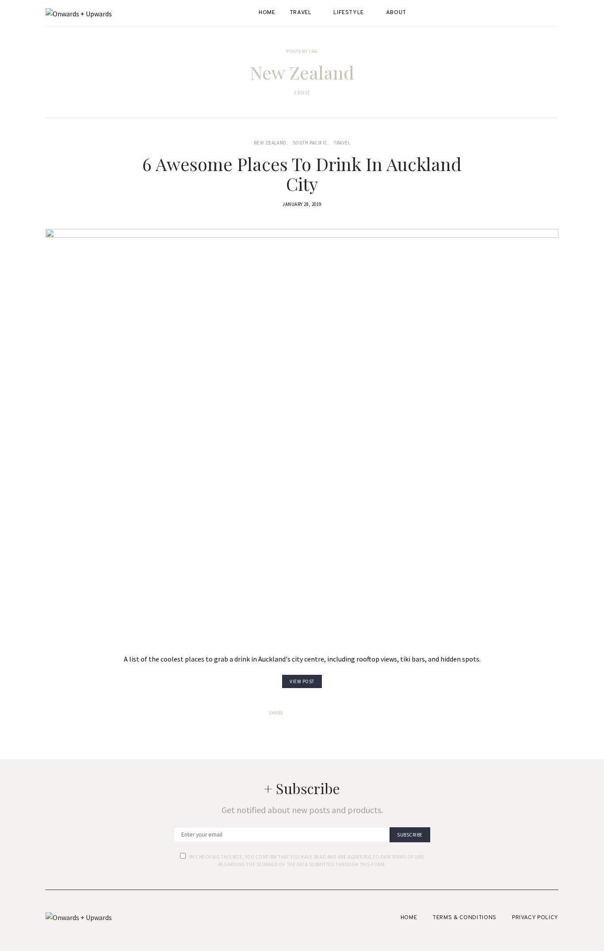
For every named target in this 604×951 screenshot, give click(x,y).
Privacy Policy (535, 917)
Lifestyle (348, 12)
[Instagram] (555, 13)
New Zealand (270, 143)
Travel (301, 12)
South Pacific (310, 143)
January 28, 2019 (302, 204)
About (396, 12)
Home (267, 12)
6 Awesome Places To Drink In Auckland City (302, 173)
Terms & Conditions (464, 917)
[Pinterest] (555, 23)
